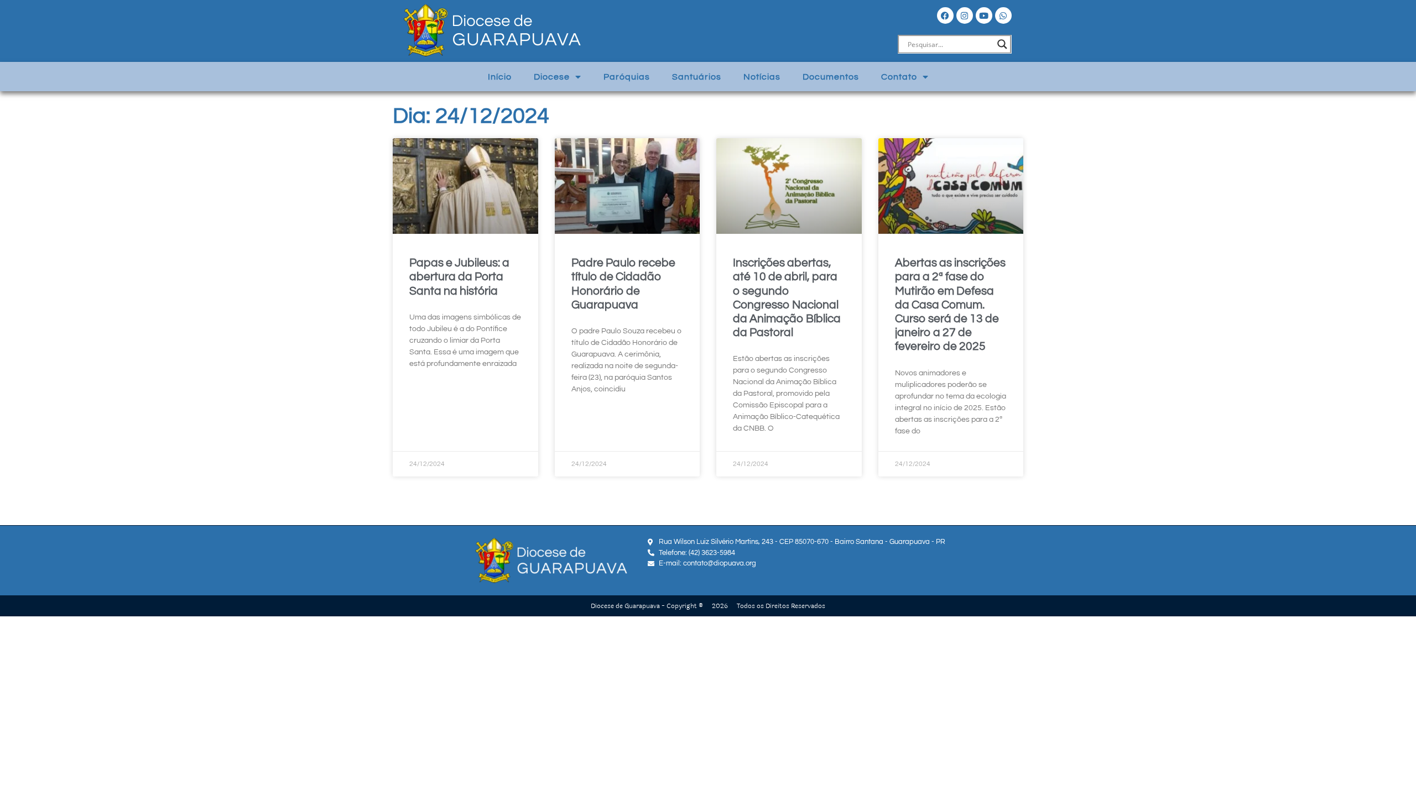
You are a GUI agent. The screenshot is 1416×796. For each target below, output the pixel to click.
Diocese (552, 76)
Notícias (761, 76)
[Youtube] (984, 15)
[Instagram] (964, 15)
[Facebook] (945, 15)
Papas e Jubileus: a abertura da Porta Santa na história (459, 276)
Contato (899, 76)
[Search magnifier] (1002, 44)
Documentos (831, 76)
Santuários (696, 76)
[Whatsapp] (1003, 15)
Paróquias (626, 76)
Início (500, 76)
